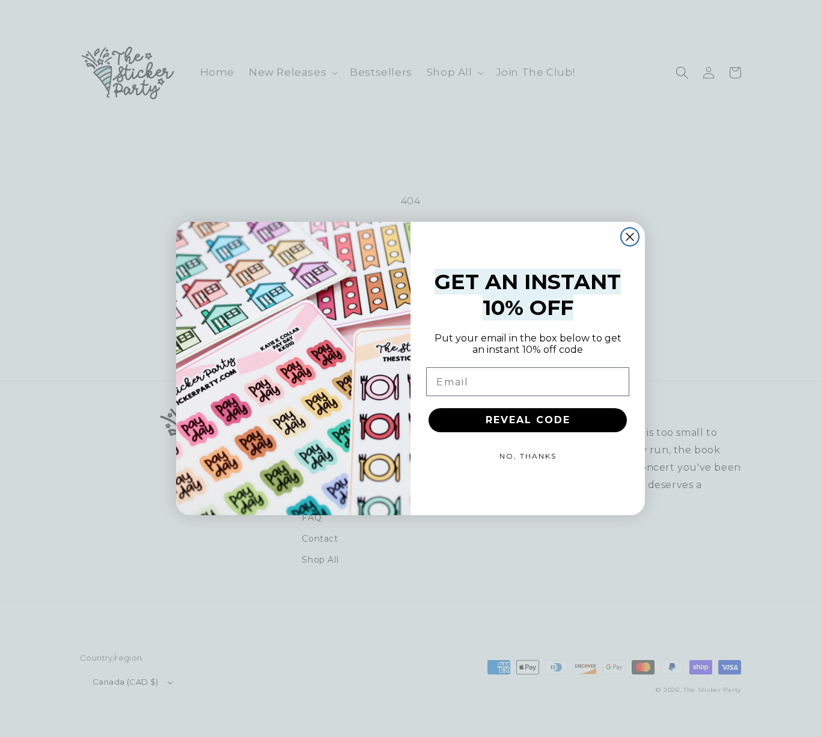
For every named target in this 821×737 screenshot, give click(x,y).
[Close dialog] (630, 237)
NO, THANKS (528, 455)
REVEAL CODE (528, 420)
